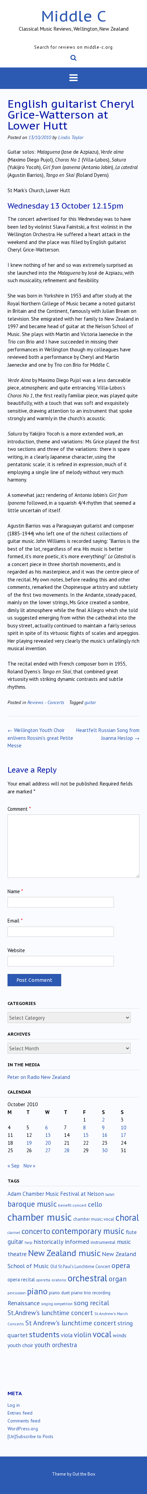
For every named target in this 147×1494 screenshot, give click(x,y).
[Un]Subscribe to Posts (30, 1436)
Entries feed (20, 1413)
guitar (90, 702)
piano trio (81, 1293)
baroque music (32, 1204)
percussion (17, 1293)
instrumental (103, 1242)
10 (123, 1127)
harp (28, 1242)
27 (48, 1150)
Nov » (29, 1165)
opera (120, 1265)
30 (104, 1150)
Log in (14, 1405)
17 (123, 1135)
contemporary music (88, 1230)
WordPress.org (23, 1429)
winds (119, 1335)
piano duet (59, 1293)
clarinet (14, 1232)
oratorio (59, 1279)
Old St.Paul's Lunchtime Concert (80, 1266)
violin (82, 1334)
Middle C (73, 16)
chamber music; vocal (93, 1219)
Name (15, 891)
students (44, 1334)
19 (29, 1143)
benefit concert (72, 1205)
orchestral (87, 1278)
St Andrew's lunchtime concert (70, 1322)
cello (95, 1204)
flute (131, 1232)
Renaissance (24, 1303)
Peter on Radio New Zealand (39, 1077)
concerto (36, 1231)
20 (48, 1143)
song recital (91, 1302)
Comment (19, 809)
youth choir (20, 1345)
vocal (102, 1334)
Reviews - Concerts (45, 702)
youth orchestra (56, 1345)
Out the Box (83, 1474)
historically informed (61, 1241)
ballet (110, 1194)
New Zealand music (64, 1253)
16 (104, 1135)
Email (15, 920)
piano (37, 1291)
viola (66, 1335)
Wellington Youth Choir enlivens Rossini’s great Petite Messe (40, 738)
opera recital (21, 1279)
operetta (43, 1280)
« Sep (13, 1165)
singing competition (56, 1303)
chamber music (40, 1216)
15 (86, 1135)
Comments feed (24, 1421)
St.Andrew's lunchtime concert (50, 1313)
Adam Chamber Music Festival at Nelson (56, 1194)
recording (101, 1293)
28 (66, 1150)
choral (127, 1217)
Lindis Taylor (70, 137)
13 (48, 1135)
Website (16, 950)
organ (117, 1278)
